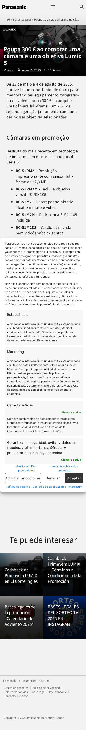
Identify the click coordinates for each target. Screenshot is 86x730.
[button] (53, 7)
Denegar (52, 478)
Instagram (29, 680)
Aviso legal (38, 692)
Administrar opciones (22, 478)
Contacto (10, 696)
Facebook (9, 680)
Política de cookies (18, 486)
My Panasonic (58, 692)
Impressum (75, 486)
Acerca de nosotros (16, 688)
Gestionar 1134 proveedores (26, 468)
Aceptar (73, 478)
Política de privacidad (46, 688)
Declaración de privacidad (49, 486)
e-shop (23, 696)
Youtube (44, 680)
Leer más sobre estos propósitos (64, 468)
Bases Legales (22, 19)
